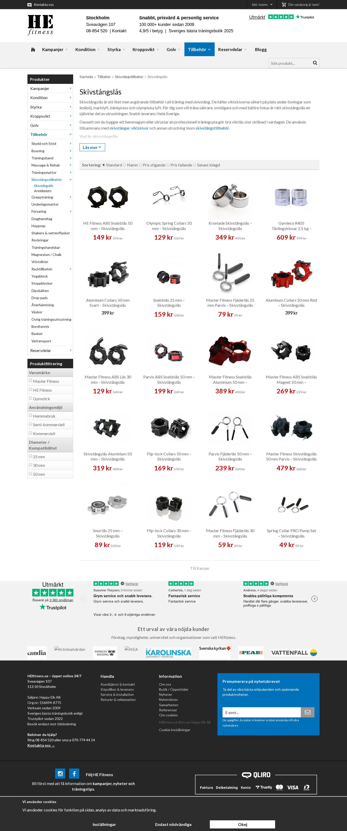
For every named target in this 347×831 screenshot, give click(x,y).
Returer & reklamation (118, 699)
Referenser (168, 710)
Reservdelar (230, 49)
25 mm (39, 456)
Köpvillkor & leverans (117, 689)
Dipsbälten (40, 290)
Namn (132, 164)
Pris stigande (154, 164)
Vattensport (41, 341)
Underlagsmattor (45, 204)
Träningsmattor (43, 172)
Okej (242, 824)
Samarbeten (168, 705)
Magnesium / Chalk (46, 254)
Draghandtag (41, 219)
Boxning (37, 151)
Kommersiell (44, 433)
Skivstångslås (43, 185)
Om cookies (168, 715)
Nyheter (165, 694)
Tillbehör (197, 49)
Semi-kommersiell (49, 424)
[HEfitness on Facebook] (74, 774)
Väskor (36, 312)
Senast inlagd (208, 164)
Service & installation (117, 694)
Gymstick (41, 398)
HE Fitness (42, 390)
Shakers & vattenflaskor (50, 233)
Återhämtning (42, 305)
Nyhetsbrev (168, 699)
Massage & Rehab (45, 165)
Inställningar (104, 824)
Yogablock (39, 276)
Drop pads (39, 298)
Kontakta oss (44, 5)
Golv (171, 49)
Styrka (114, 49)
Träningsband (42, 158)
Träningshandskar (45, 247)
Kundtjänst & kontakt (118, 684)
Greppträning (42, 197)
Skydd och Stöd (43, 143)
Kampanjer (53, 49)
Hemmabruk (44, 415)
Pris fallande (181, 164)
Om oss (165, 684)
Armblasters (42, 191)
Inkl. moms (260, 5)
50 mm (39, 474)
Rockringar (40, 240)
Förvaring (38, 211)
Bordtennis (40, 326)
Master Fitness (46, 381)
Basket (37, 333)
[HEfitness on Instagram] (60, 774)
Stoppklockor (42, 283)
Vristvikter (39, 261)
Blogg (261, 49)
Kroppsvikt (144, 49)
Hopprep (38, 226)
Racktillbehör (41, 269)
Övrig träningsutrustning (51, 319)
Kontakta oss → (41, 745)
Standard (114, 164)
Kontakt (119, 30)
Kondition (85, 49)
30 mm (39, 465)
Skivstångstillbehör (46, 179)
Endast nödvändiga (173, 824)
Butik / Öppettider (173, 689)
